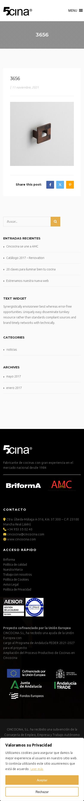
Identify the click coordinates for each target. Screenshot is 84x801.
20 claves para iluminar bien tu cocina (31, 269)
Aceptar (42, 780)
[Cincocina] (17, 10)
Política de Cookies (16, 579)
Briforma (9, 559)
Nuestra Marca (13, 569)
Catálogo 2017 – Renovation (25, 258)
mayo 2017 (13, 376)
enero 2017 (14, 388)
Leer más (37, 769)
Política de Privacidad (17, 589)
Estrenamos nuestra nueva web (27, 281)
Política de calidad (15, 564)
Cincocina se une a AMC (22, 246)
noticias (11, 349)
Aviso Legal (11, 584)
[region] (42, 769)
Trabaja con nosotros (17, 574)
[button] (72, 10)
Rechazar (42, 792)
